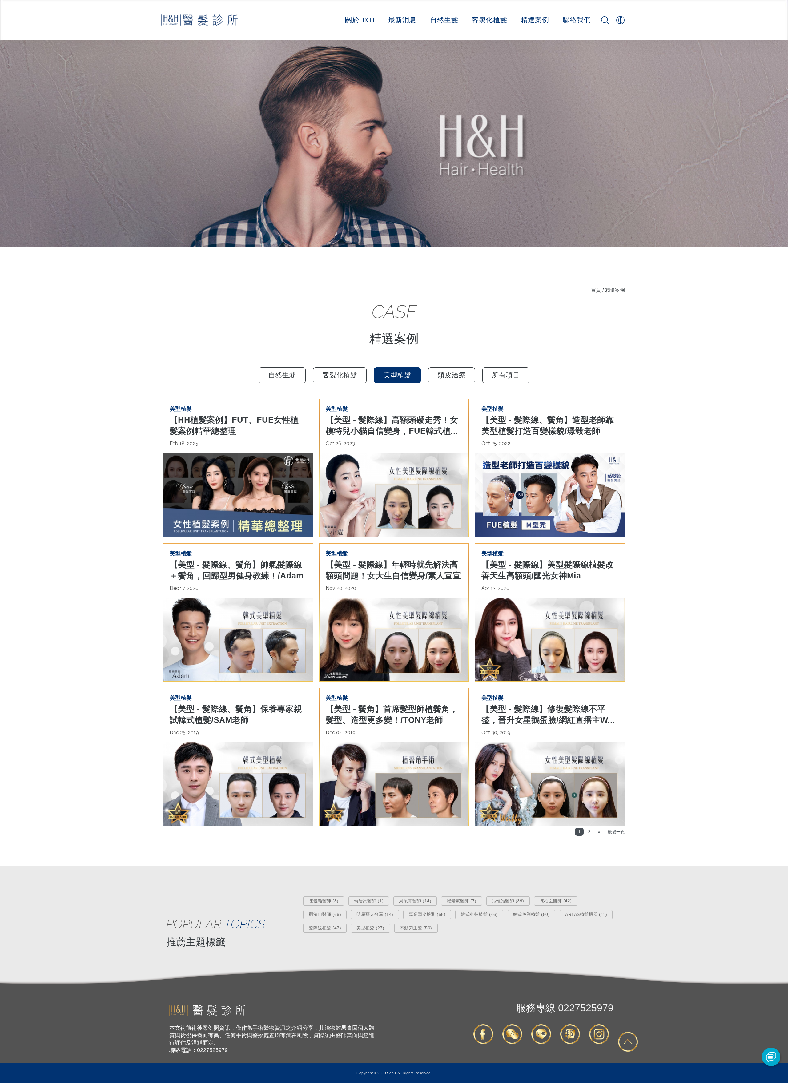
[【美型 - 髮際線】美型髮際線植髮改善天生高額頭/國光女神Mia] (550, 640)
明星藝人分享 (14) (374, 914)
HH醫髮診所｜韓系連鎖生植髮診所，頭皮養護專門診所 (199, 20)
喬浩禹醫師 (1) (369, 900)
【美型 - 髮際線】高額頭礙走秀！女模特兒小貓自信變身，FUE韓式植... (392, 425)
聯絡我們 (577, 20)
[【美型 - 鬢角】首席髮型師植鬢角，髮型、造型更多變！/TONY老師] (394, 784)
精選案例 (535, 20)
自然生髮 (444, 20)
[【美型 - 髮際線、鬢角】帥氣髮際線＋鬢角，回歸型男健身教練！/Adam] (238, 640)
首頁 (596, 290)
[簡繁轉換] (620, 20)
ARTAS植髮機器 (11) (586, 914)
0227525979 (564, 1007)
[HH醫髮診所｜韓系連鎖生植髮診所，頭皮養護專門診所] (207, 1014)
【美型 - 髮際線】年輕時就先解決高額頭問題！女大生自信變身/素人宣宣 (393, 570)
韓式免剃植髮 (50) (531, 914)
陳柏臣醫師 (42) (556, 900)
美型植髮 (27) (370, 927)
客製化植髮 (489, 20)
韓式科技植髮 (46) (479, 914)
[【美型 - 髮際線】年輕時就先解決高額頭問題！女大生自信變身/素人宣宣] (394, 640)
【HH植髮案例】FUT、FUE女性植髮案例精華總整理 (234, 425)
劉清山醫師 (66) (325, 914)
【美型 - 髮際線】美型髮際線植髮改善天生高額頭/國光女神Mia (547, 570)
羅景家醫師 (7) (461, 900)
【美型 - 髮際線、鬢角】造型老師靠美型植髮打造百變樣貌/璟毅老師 (547, 425)
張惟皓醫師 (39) (508, 900)
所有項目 (506, 375)
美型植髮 (397, 375)
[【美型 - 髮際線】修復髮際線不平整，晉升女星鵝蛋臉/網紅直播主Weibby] (550, 784)
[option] (394, 143)
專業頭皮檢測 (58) (427, 914)
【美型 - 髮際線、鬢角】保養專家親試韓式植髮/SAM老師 (236, 714)
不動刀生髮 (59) (416, 927)
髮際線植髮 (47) (325, 927)
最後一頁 (616, 831)
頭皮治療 (451, 375)
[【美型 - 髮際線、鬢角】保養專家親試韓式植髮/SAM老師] (238, 784)
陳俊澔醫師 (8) (324, 900)
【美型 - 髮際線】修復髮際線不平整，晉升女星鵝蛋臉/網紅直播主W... (548, 714)
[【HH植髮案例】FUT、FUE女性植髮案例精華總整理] (238, 495)
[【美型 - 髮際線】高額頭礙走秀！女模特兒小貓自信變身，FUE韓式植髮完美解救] (394, 495)
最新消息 (402, 20)
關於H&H (360, 20)
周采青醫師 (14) (415, 900)
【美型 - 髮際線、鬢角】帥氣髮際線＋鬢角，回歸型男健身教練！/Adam (237, 570)
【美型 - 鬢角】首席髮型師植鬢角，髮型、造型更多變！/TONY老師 (392, 714)
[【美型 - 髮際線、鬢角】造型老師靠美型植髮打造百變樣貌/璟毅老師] (550, 495)
